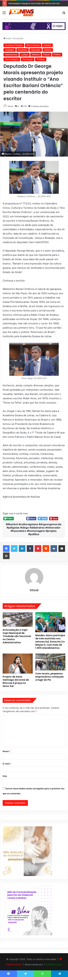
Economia (18, 38)
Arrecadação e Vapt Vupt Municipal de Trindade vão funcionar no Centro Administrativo (17, 636)
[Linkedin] (22, 548)
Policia (46, 54)
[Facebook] (6, 548)
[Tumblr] (30, 548)
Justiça (24, 54)
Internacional (11, 54)
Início (8, 38)
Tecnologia (27, 59)
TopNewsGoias (13, 964)
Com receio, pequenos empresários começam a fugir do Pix (49, 676)
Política (57, 54)
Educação (35, 50)
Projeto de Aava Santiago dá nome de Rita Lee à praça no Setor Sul (16, 681)
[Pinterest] (38, 548)
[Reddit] (46, 548)
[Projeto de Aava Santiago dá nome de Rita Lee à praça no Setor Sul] (18, 664)
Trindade (41, 59)
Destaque (9, 50)
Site (5, 776)
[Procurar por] (64, 14)
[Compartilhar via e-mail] (61, 548)
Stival (10, 106)
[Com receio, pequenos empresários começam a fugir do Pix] (50, 662)
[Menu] (4, 14)
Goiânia (47, 50)
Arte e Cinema (33, 45)
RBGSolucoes (55, 964)
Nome (7, 751)
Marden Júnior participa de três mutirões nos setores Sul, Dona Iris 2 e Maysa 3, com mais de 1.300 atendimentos (50, 642)
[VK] (54, 548)
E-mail (7, 763)
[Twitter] (14, 548)
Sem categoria (11, 59)
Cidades (47, 45)
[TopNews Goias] (21, 13)
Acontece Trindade (14, 45)
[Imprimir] (6, 555)
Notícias (35, 54)
